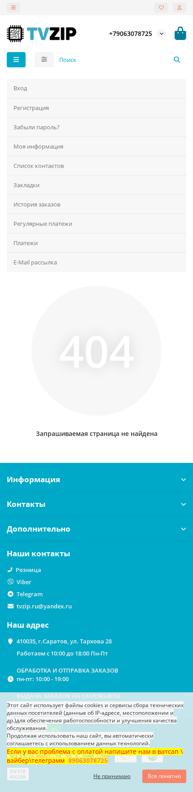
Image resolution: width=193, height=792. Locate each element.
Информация (33, 479)
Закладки (26, 185)
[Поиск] (177, 60)
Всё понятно (164, 776)
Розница (28, 570)
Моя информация (38, 146)
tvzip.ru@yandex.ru (44, 606)
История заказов (36, 204)
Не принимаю (112, 776)
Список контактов (38, 166)
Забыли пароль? (36, 127)
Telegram (30, 594)
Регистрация (31, 108)
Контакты (26, 504)
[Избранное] (161, 8)
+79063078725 (130, 33)
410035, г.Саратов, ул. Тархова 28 (64, 641)
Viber (24, 582)
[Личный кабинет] (179, 8)
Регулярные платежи (42, 224)
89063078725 (88, 760)
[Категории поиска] (44, 59)
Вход (20, 88)
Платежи (25, 243)
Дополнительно (38, 529)
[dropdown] (13, 8)
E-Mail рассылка (35, 262)
